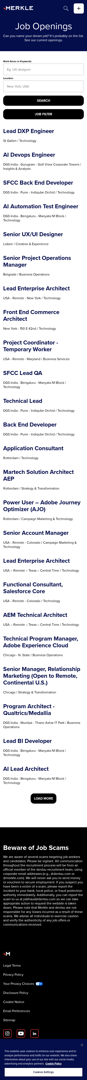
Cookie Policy (53, 1064)
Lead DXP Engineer (28, 131)
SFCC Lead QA (22, 373)
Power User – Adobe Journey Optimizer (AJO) (41, 506)
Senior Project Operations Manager (37, 261)
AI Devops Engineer (29, 154)
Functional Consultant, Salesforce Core (33, 588)
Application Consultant (33, 448)
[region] (43, 1059)
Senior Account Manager (36, 533)
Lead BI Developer (27, 741)
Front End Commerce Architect (31, 315)
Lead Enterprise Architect (36, 288)
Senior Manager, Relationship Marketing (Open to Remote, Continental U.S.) (41, 676)
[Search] (66, 8)
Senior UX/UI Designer (33, 234)
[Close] (82, 1045)
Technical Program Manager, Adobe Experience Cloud (40, 642)
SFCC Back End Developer (38, 182)
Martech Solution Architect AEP (38, 475)
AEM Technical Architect (35, 615)
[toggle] (79, 8)
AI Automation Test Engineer (40, 206)
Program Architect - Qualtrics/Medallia (28, 709)
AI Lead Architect (26, 769)
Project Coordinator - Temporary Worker (30, 346)
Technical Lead (22, 401)
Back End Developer (30, 424)
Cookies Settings (43, 1072)
